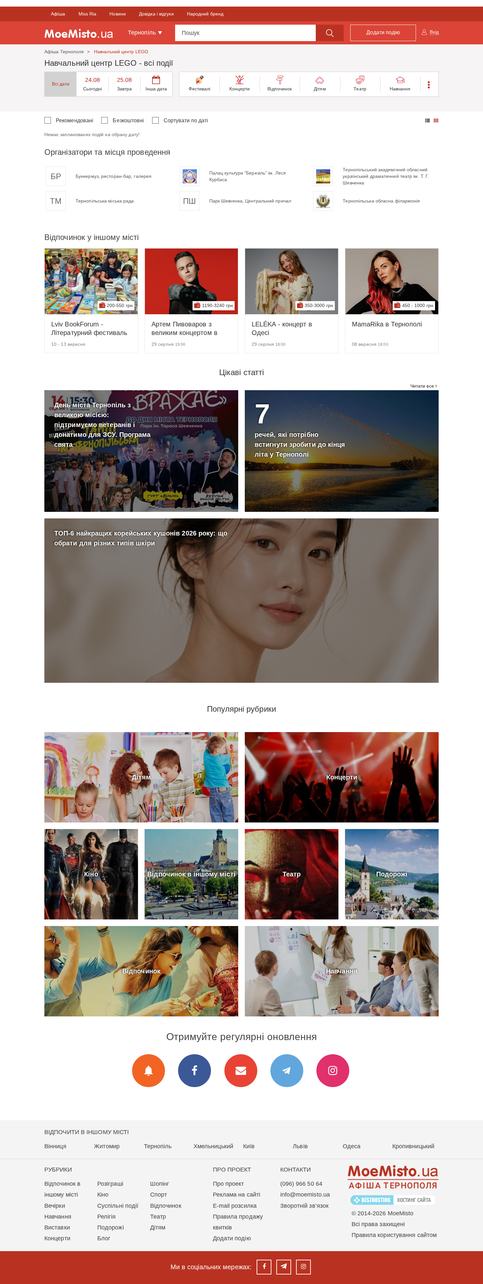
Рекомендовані (74, 120)
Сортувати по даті (186, 120)
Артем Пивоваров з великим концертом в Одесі (184, 329)
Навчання (400, 88)
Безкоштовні (128, 120)
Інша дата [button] (156, 88)
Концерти (239, 88)
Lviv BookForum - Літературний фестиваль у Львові (89, 329)
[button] (429, 84)
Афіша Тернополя (64, 51)
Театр (360, 88)
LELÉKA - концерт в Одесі (282, 328)
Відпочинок (279, 88)
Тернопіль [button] (142, 32)
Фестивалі (200, 88)
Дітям (320, 88)
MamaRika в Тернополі (387, 324)
